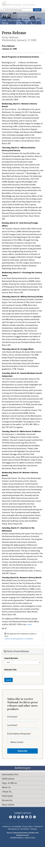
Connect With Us (22, 813)
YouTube (26, 816)
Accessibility (16, 826)
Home (4, 20)
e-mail (29, 624)
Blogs (30, 816)
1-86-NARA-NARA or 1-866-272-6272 (22, 838)
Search (37, 10)
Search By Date (11, 658)
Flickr (34, 816)
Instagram (18, 816)
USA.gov (34, 829)
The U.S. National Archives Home (18, 4)
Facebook (10, 816)
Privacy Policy (27, 826)
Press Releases (29, 20)
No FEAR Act (25, 829)
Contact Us (6, 826)
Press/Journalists (14, 20)
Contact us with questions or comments (18, 639)
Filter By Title (10, 669)
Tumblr (22, 816)
